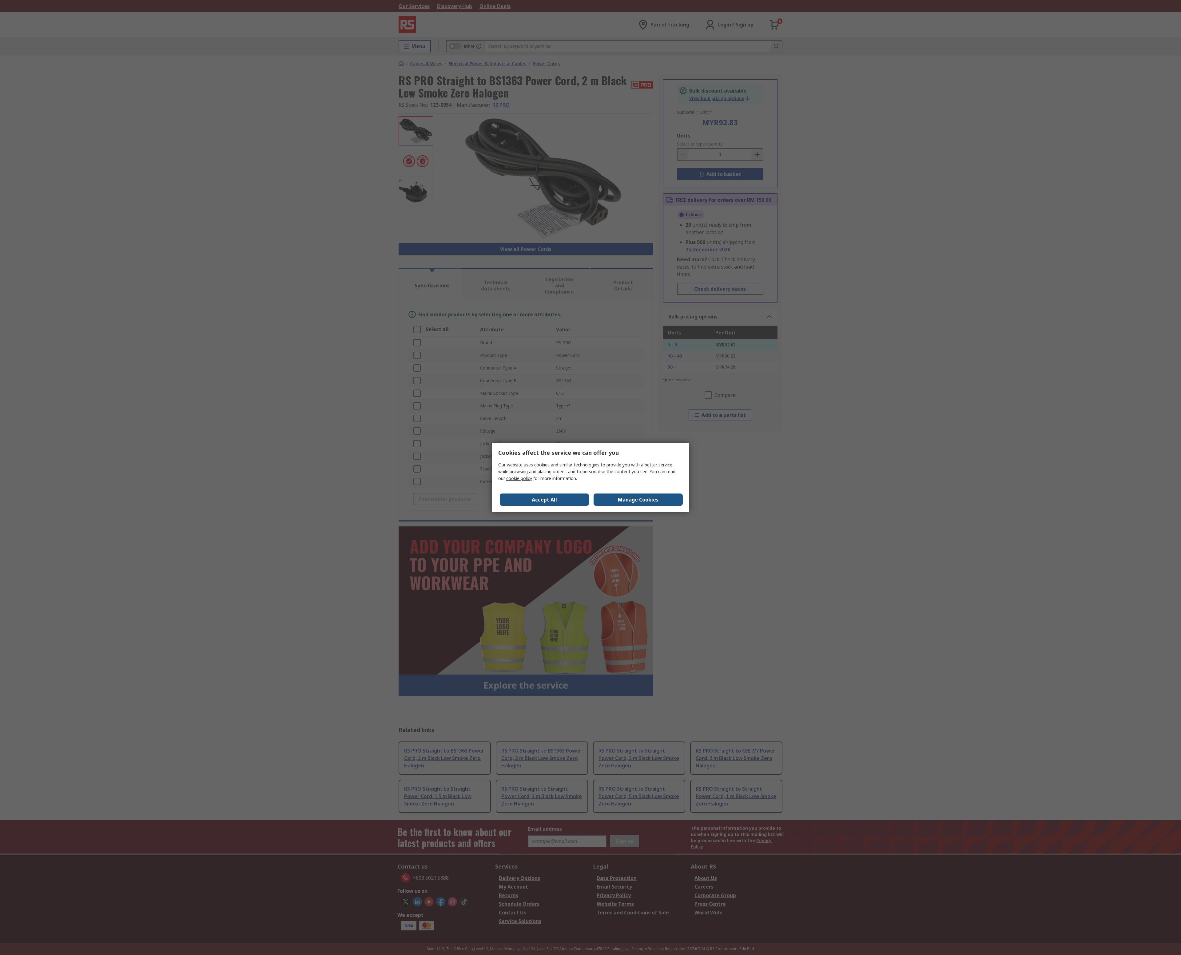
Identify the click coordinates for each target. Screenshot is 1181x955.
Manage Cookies (638, 499)
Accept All (544, 499)
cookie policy (519, 478)
